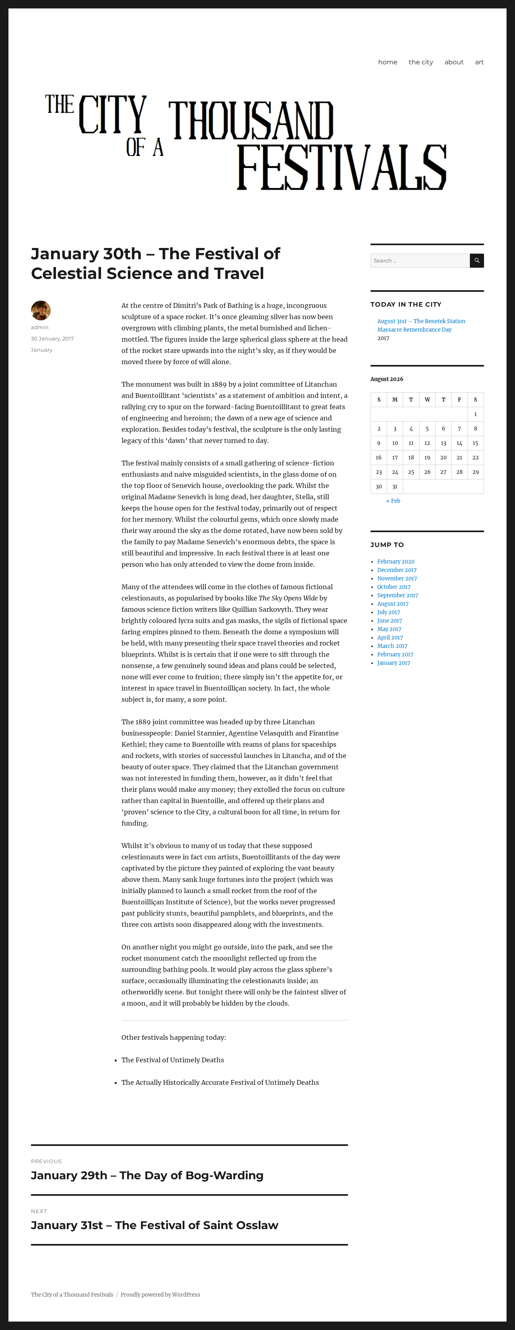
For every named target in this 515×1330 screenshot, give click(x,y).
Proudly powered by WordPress (160, 1294)
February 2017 (395, 654)
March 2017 (392, 646)
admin (40, 327)
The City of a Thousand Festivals (72, 1294)
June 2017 (389, 620)
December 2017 (397, 570)
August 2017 (393, 603)
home (388, 62)
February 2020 (395, 561)
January (41, 349)
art (479, 62)
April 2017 (390, 637)
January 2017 (393, 663)
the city (421, 62)
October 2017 (394, 587)
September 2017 (397, 595)
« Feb (393, 501)
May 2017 (389, 629)
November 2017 (397, 578)
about (454, 62)
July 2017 (388, 612)
